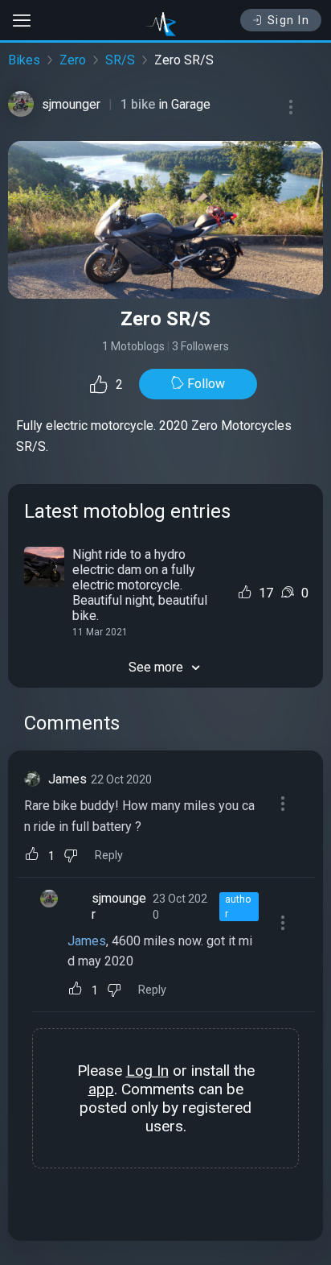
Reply (109, 855)
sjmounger (71, 104)
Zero (72, 60)
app (101, 1089)
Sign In (289, 20)
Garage (190, 104)
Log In (147, 1070)
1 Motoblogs (133, 346)
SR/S (120, 60)
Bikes (24, 60)
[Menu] (291, 107)
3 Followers (200, 346)
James (67, 779)
